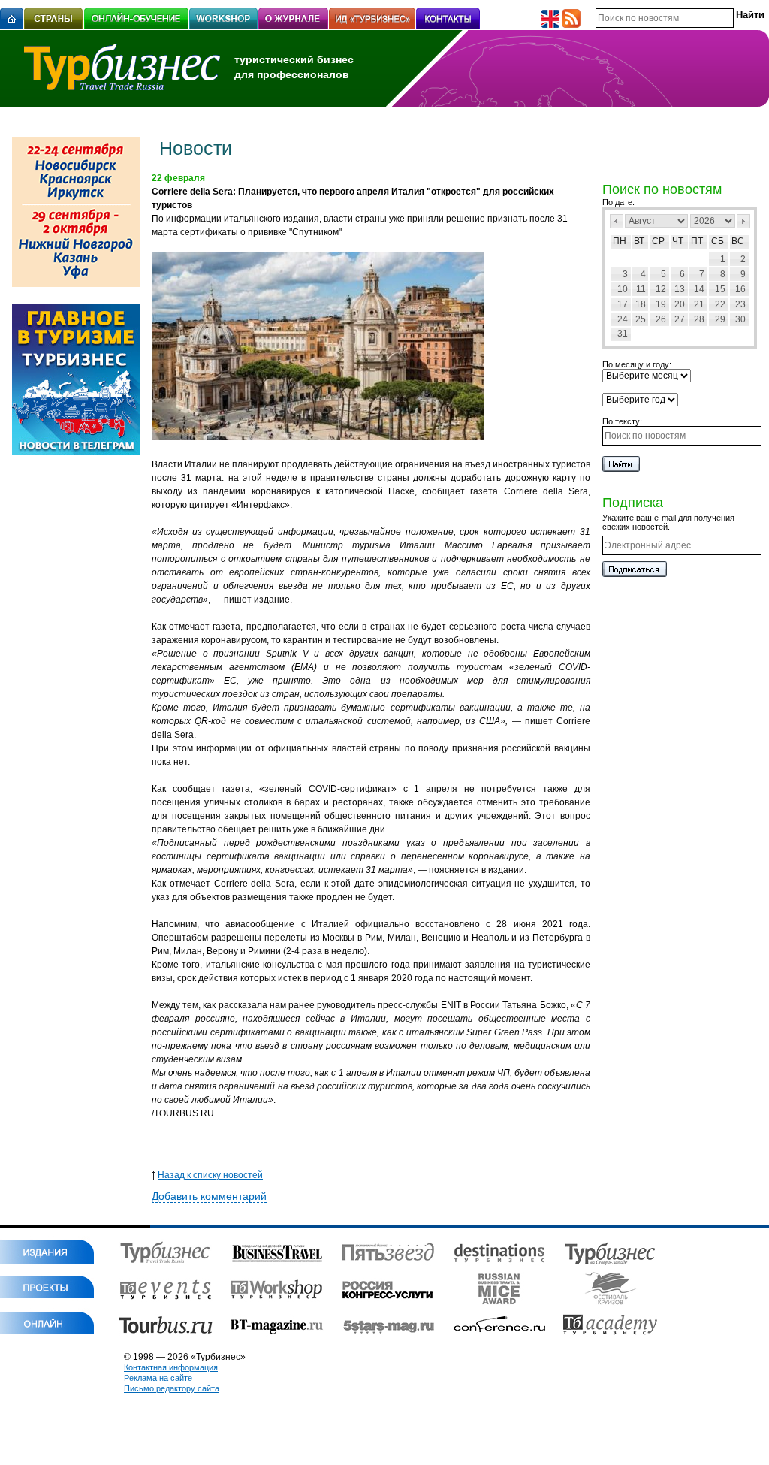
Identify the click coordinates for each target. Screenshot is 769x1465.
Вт (639, 241)
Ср (658, 241)
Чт (677, 241)
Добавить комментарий (209, 1196)
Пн (619, 241)
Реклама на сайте (158, 1377)
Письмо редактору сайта (171, 1388)
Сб (717, 241)
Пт (697, 241)
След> (743, 221)
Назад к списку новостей (210, 1175)
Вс (737, 241)
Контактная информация (171, 1367)
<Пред (616, 221)
